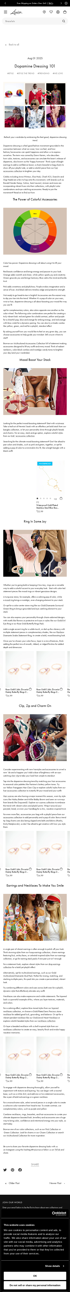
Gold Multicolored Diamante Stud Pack (29, 974)
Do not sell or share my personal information (35, 1285)
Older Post (13, 1183)
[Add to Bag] (61, 498)
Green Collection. (12, 1132)
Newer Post (55, 1183)
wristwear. (59, 423)
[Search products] (63, 21)
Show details (52, 1266)
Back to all (13, 44)
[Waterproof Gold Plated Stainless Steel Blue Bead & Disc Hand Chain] (50, 478)
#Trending (43, 73)
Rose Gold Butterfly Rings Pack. (31, 623)
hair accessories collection (14, 790)
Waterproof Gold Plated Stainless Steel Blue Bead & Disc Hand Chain (47, 508)
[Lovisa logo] (16, 12)
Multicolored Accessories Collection (29, 343)
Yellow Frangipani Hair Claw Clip (21, 787)
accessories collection (12, 817)
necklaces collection (47, 1020)
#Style (10, 73)
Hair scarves (8, 796)
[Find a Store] (44, 12)
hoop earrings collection (39, 952)
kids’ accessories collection (23, 435)
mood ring (9, 600)
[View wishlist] (51, 12)
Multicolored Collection (17, 1135)
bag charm (57, 164)
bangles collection (11, 429)
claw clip (15, 775)
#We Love (58, 73)
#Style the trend (25, 73)
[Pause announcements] (65, 3)
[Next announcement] (61, 3)
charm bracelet (43, 164)
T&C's (20, 3)
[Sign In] (58, 12)
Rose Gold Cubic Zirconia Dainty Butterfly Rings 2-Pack (17, 692)
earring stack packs (29, 958)
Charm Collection (47, 1132)
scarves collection (47, 802)
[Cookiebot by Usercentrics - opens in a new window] (52, 1214)
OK (35, 1275)
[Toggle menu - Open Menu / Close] (5, 12)
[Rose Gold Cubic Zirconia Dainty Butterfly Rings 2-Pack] (20, 669)
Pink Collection (51, 1129)
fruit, (13, 955)
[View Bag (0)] (65, 12)
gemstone (45, 591)
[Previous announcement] (5, 3)
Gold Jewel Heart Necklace (45, 1017)
